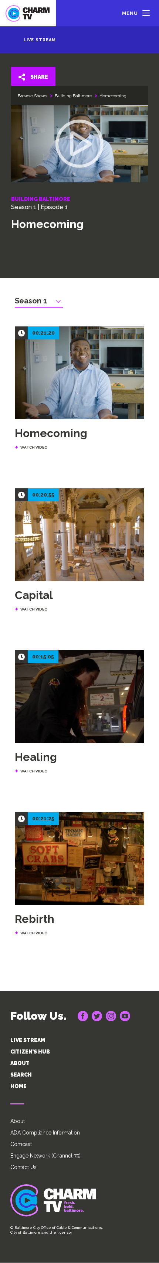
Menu (130, 13)
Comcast (21, 1144)
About (17, 1121)
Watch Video (34, 771)
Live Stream (40, 40)
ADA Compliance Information (45, 1133)
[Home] (28, 13)
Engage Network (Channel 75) (45, 1156)
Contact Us (23, 1167)
